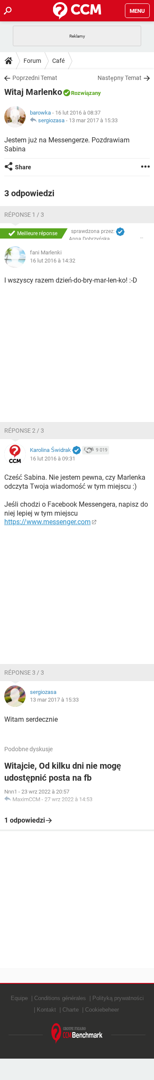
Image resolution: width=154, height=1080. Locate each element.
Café (58, 60)
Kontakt (46, 1009)
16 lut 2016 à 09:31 (52, 458)
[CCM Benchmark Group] (77, 1033)
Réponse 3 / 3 (24, 672)
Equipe (19, 998)
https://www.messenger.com (47, 522)
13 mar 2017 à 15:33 (93, 120)
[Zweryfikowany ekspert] (120, 231)
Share (23, 167)
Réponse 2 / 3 (24, 430)
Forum (32, 60)
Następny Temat (120, 77)
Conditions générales (60, 998)
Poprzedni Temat (34, 77)
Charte (70, 1009)
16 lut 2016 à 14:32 (52, 260)
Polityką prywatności (118, 998)
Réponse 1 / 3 (24, 214)
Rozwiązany (86, 93)
